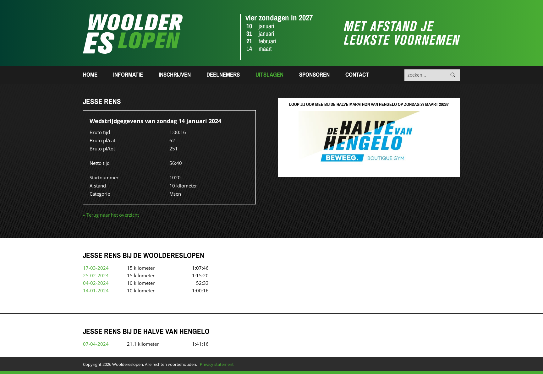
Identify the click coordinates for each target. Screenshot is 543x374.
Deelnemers (223, 74)
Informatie (128, 74)
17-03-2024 (96, 268)
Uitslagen (269, 74)
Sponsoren (314, 74)
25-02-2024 (96, 275)
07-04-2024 (96, 344)
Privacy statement (217, 364)
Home (90, 74)
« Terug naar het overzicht (111, 215)
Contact (357, 74)
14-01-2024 (96, 290)
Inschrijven (175, 74)
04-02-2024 (96, 283)
